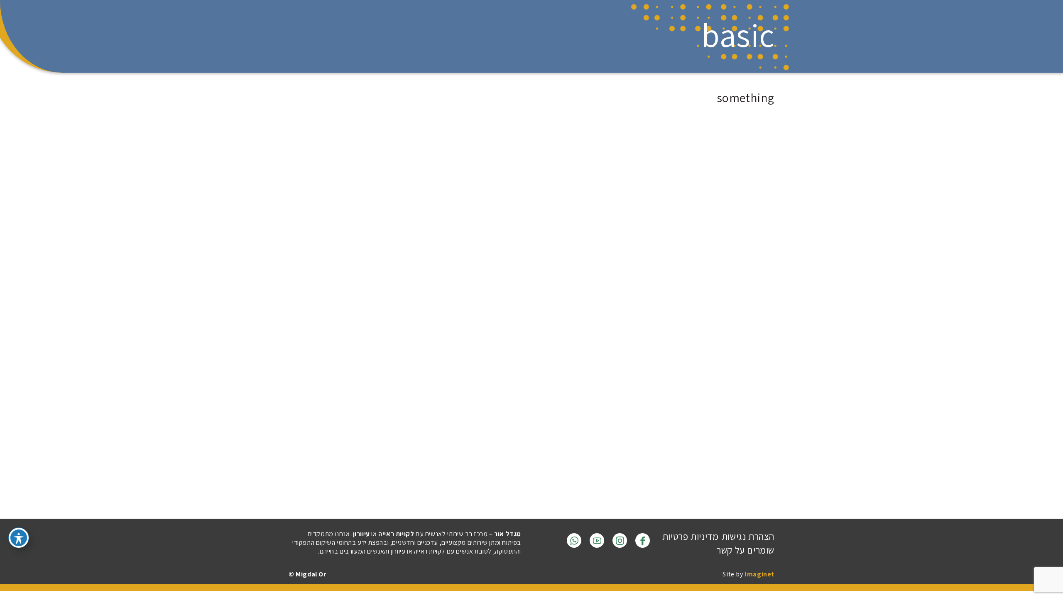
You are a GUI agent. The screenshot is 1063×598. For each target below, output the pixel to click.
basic (737, 35)
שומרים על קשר (745, 550)
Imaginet (759, 574)
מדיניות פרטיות (690, 536)
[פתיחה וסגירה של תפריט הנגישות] (19, 538)
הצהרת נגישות (748, 536)
